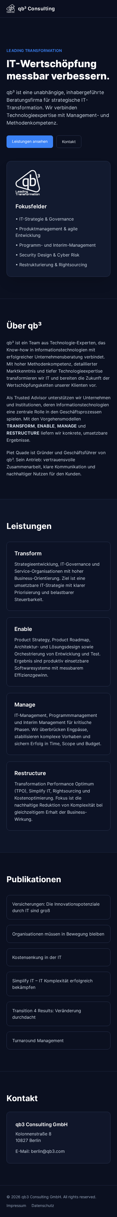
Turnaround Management (38, 1040)
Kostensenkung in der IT (36, 957)
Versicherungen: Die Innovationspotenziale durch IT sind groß (56, 907)
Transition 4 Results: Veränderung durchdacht (46, 1014)
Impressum (16, 1205)
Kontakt (69, 141)
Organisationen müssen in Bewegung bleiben (58, 934)
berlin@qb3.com (48, 1151)
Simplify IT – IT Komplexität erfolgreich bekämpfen (52, 984)
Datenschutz (43, 1205)
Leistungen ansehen (30, 141)
